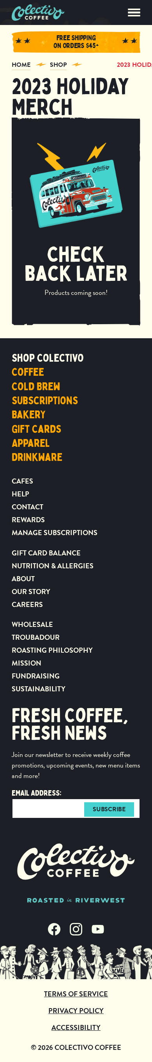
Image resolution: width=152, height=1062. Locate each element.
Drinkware (37, 457)
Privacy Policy (76, 1010)
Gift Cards (36, 429)
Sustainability (38, 689)
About (23, 578)
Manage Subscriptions (54, 532)
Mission (26, 663)
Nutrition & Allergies (53, 565)
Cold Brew (36, 386)
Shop (58, 65)
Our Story (31, 591)
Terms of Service (76, 994)
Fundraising (36, 676)
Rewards (28, 519)
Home (21, 65)
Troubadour (36, 637)
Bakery (29, 414)
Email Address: (37, 793)
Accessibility (76, 1027)
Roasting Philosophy (52, 650)
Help (20, 494)
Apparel (31, 443)
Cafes (22, 481)
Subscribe (109, 809)
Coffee (28, 372)
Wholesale (32, 624)
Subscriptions (45, 400)
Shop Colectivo (48, 358)
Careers (27, 604)
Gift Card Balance (46, 553)
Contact (27, 507)
